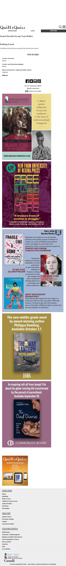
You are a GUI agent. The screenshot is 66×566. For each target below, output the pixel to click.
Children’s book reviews (9, 501)
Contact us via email (34, 91)
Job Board (5, 506)
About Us (5, 544)
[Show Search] (60, 26)
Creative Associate (8, 58)
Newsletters (12, 31)
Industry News (6, 517)
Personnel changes (8, 519)
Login (33, 31)
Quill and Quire (22, 28)
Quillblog (5, 496)
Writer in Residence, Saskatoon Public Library (16, 70)
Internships (5, 508)
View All (5, 75)
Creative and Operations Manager (12, 64)
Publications (6, 532)
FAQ (3, 546)
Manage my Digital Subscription (12, 537)
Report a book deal (33, 88)
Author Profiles (7, 503)
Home (4, 494)
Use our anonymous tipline (33, 86)
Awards (4, 521)
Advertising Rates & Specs (10, 539)
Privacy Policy (6, 542)
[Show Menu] (64, 26)
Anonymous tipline (8, 524)
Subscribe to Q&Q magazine (11, 534)
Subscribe (53, 30)
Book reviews (6, 499)
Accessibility (6, 549)
